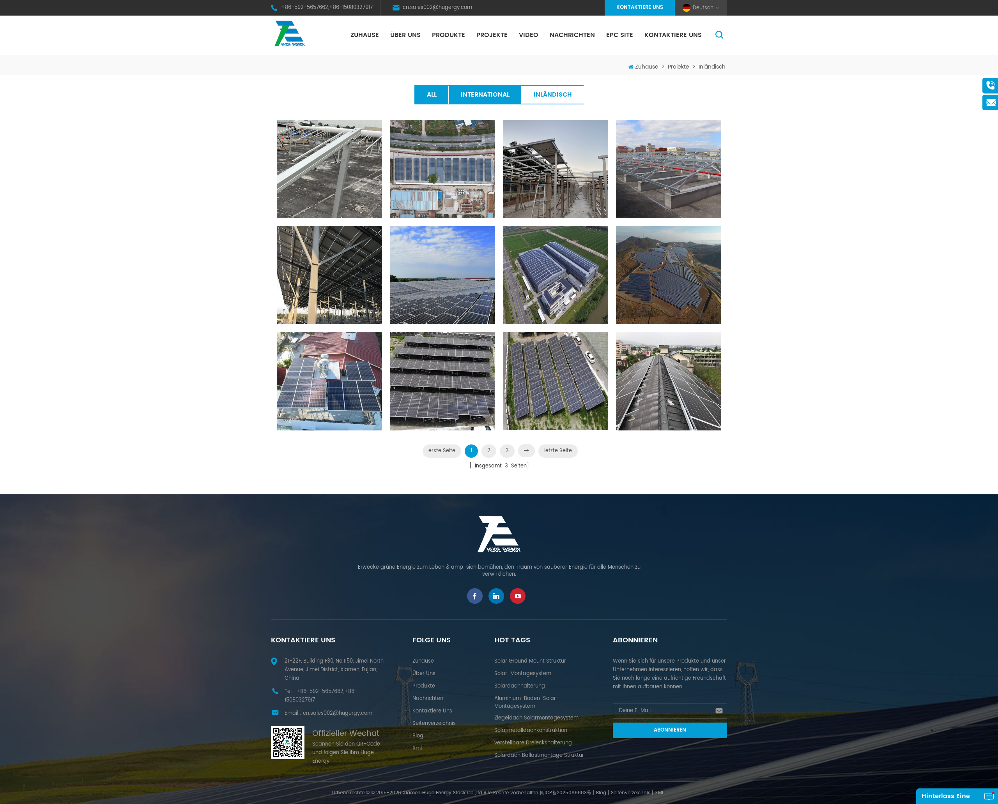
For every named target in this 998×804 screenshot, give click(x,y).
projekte (492, 35)
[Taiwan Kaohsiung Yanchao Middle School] (668, 381)
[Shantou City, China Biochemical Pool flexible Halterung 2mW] (442, 275)
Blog (417, 736)
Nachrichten (572, 35)
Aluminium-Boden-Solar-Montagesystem (526, 703)
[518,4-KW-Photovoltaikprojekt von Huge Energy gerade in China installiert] (668, 169)
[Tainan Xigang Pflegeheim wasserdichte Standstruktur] (329, 381)
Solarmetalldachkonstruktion (530, 730)
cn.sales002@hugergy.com (437, 8)
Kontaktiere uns (639, 8)
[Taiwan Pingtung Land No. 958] (442, 381)
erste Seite (441, 451)
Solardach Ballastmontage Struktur (539, 755)
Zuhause (364, 35)
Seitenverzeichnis (434, 723)
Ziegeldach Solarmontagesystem (536, 718)
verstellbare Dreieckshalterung (533, 743)
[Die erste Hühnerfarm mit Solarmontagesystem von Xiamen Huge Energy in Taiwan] (555, 169)
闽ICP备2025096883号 (565, 793)
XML (659, 793)
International (485, 95)
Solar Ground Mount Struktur (530, 661)
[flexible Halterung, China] (329, 275)
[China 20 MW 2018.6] (668, 275)
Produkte (448, 35)
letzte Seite (558, 451)
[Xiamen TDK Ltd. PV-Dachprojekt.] (329, 169)
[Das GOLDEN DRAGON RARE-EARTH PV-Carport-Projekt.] (442, 169)
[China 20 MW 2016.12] (555, 275)
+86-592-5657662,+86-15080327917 (327, 8)
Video (528, 35)
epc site (619, 35)
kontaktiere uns (673, 35)
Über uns (405, 35)
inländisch (712, 66)
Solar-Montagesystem (522, 674)
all (432, 95)
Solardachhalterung (519, 686)
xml (417, 748)
